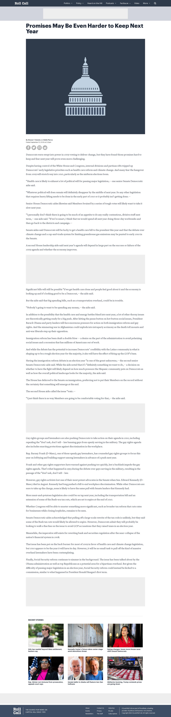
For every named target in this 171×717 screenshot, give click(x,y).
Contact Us (100, 708)
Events (88, 711)
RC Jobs (110, 711)
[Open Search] (155, 3)
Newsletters (89, 714)
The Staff (100, 714)
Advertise (111, 708)
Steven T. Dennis (34, 140)
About (87, 708)
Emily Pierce (48, 140)
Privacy (99, 711)
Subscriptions (112, 714)
